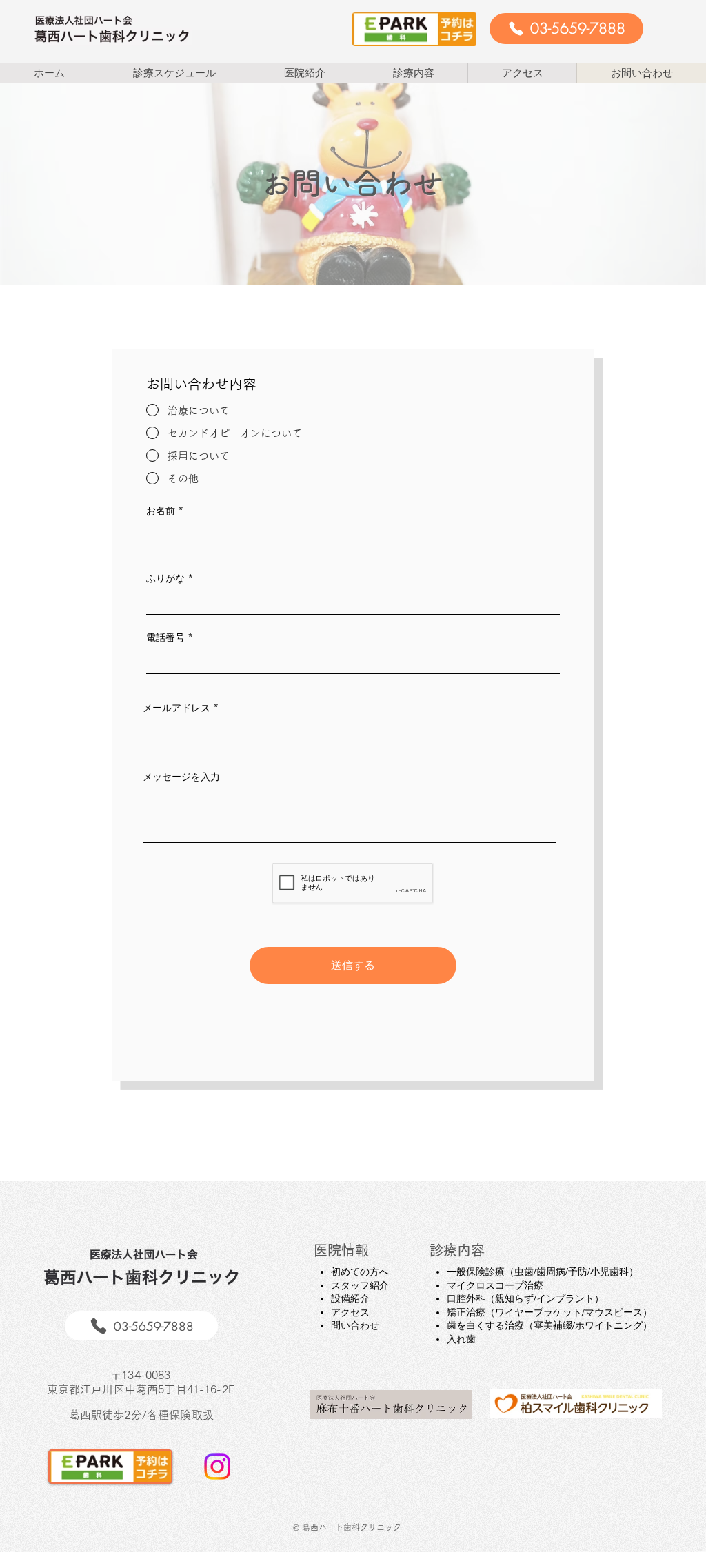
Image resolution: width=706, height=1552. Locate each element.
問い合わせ (355, 1325)
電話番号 (165, 637)
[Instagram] (217, 1466)
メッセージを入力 (181, 777)
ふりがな (165, 578)
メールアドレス (176, 708)
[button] (304, 73)
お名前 (160, 510)
